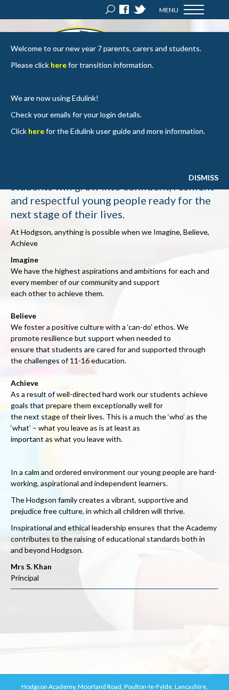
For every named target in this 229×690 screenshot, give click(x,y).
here (59, 64)
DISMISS (203, 177)
